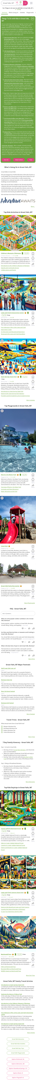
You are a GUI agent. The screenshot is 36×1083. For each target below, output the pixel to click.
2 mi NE (13, 588)
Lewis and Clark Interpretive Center (13, 79)
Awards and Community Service (10, 268)
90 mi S (12, 833)
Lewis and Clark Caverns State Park (12, 892)
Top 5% (26, 253)
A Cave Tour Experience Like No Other (11, 911)
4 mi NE (12, 317)
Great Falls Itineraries (18, 1039)
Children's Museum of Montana (12, 64)
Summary (4, 12)
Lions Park (4, 546)
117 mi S (10, 897)
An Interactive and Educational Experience (13, 332)
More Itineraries (30, 782)
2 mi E (12, 548)
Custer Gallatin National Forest (11, 828)
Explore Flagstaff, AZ (18, 1077)
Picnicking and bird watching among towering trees (15, 396)
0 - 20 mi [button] (17, 9)
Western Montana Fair (10, 726)
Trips (30, 160)
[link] (18, 674)
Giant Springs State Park (10, 37)
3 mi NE (12, 381)
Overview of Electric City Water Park (11, 487)
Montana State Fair (6, 680)
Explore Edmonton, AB (18, 1064)
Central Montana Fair (9, 732)
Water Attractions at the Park (9, 491)
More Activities (30, 400)
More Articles (31, 1033)
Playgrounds (30, 12)
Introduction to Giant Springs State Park (12, 391)
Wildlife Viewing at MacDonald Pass (11, 971)
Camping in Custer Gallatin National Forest (13, 845)
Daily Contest (19, 160)
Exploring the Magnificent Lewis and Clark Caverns (15, 907)
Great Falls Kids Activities (18, 1044)
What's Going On (13, 12)
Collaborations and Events (8, 270)
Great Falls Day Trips (18, 1048)
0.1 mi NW (15, 255)
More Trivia (31, 737)
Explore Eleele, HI (18, 1073)
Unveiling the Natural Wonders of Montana (13, 909)
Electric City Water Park (10, 106)
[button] (17, 3)
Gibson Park (7, 132)
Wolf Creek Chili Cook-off (8, 668)
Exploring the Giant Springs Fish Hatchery (12, 393)
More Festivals (31, 714)
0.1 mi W (13, 477)
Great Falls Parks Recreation (10, 586)
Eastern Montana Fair (9, 730)
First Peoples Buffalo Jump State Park (14, 118)
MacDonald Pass (6, 954)
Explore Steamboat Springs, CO (18, 1068)
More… (33, 206)
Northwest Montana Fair (10, 728)
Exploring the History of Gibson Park (11, 994)
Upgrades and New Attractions (9, 489)
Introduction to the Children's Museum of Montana (15, 266)
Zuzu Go (6, 160)
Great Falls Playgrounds (18, 1053)
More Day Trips (30, 975)
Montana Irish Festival (7, 703)
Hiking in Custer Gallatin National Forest (12, 843)
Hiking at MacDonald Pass (8, 967)
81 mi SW (11, 956)
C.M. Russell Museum (9, 51)
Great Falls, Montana (14, 25)
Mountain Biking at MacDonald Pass (11, 969)
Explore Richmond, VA (18, 1059)
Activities (22, 12)
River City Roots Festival (8, 691)
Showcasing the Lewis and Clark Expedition (13, 334)
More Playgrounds (29, 603)
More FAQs (31, 659)
